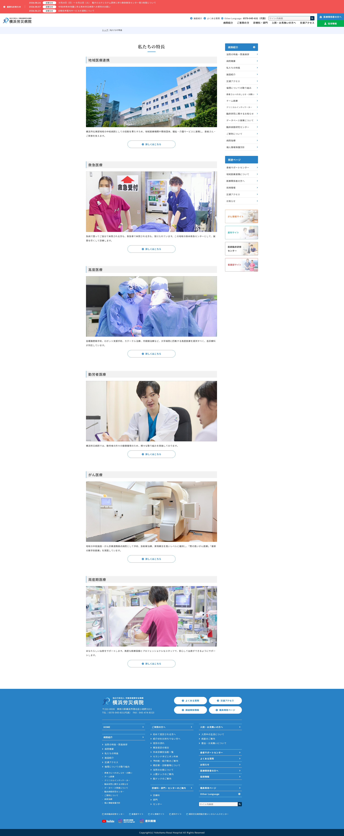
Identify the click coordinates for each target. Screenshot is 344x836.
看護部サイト (138, 814)
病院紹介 (228, 22)
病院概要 (231, 61)
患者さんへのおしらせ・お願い (240, 94)
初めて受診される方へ (164, 734)
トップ (105, 30)
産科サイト (177, 814)
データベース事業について (240, 120)
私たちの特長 (233, 67)
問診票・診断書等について (166, 765)
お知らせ (231, 201)
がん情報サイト (158, 814)
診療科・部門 (260, 22)
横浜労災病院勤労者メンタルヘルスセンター (209, 814)
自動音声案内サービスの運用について (76, 10)
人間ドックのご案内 (163, 774)
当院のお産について (163, 769)
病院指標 (231, 140)
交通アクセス (307, 22)
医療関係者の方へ (332, 16)
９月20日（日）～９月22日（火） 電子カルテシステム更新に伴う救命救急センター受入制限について (107, 2)
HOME (106, 727)
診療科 (156, 795)
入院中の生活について (212, 734)
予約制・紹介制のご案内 (165, 760)
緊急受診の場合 (161, 747)
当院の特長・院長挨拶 (237, 54)
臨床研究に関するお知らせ (240, 113)
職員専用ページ (227, 710)
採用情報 (332, 23)
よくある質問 (213, 18)
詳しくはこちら (153, 144)
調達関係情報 (192, 710)
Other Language (209, 794)
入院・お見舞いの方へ (284, 22)
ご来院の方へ (159, 727)
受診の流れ (158, 743)
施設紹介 (198, 18)
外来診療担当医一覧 (163, 752)
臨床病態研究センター (237, 127)
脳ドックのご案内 (162, 778)
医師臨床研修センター (114, 814)
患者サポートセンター (237, 167)
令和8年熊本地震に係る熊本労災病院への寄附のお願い (84, 6)
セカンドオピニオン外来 (165, 756)
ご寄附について (234, 133)
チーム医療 (232, 100)
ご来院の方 (243, 22)
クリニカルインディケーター (239, 107)
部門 (155, 799)
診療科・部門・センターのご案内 (169, 788)
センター (157, 804)
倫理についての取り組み (239, 87)
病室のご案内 (208, 738)
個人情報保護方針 (235, 147)
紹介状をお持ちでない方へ (166, 738)
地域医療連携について (237, 174)
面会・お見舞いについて (214, 743)
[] (312, 18)
